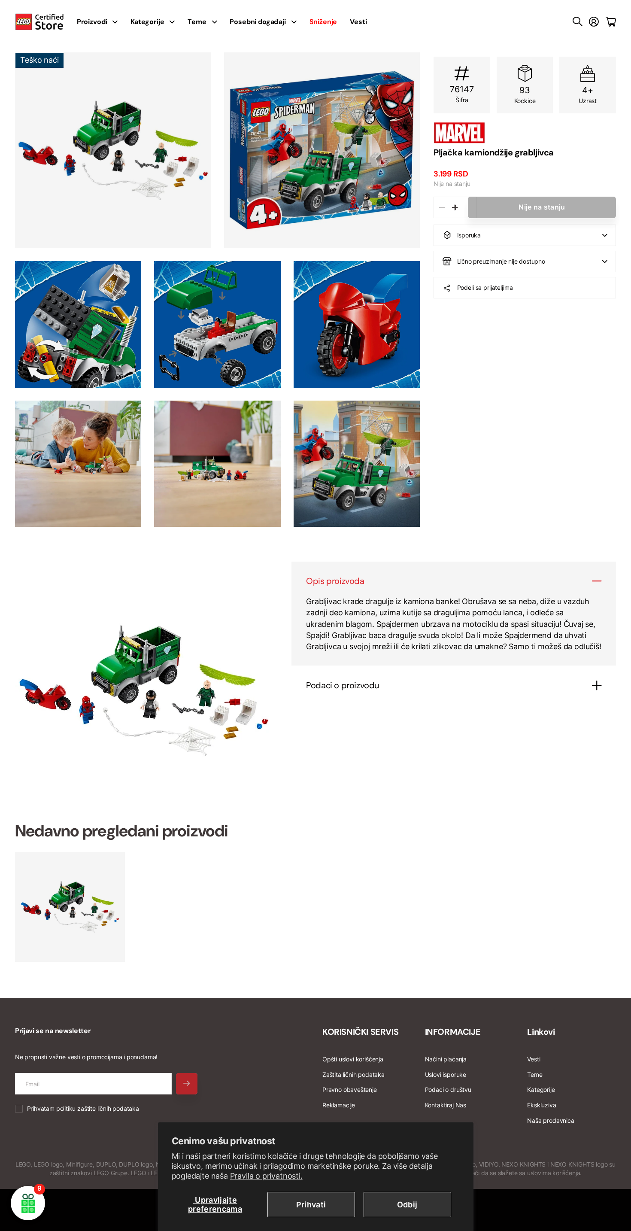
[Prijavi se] (594, 22)
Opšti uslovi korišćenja (352, 1059)
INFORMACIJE (453, 1031)
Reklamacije (338, 1105)
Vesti (358, 21)
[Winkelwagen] (611, 22)
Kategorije (147, 21)
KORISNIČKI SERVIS (360, 1031)
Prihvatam (83, 1108)
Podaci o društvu (448, 1089)
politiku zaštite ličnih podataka (97, 1108)
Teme (197, 21)
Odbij (407, 1204)
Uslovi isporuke (445, 1074)
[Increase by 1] (455, 207)
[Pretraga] (577, 22)
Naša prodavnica (550, 1120)
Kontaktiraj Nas (445, 1105)
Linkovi (541, 1031)
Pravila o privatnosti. (266, 1175)
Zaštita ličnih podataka (353, 1074)
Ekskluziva (541, 1105)
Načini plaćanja (446, 1059)
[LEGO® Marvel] (525, 133)
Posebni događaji (257, 21)
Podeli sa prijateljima (485, 287)
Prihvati (311, 1204)
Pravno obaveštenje (349, 1089)
